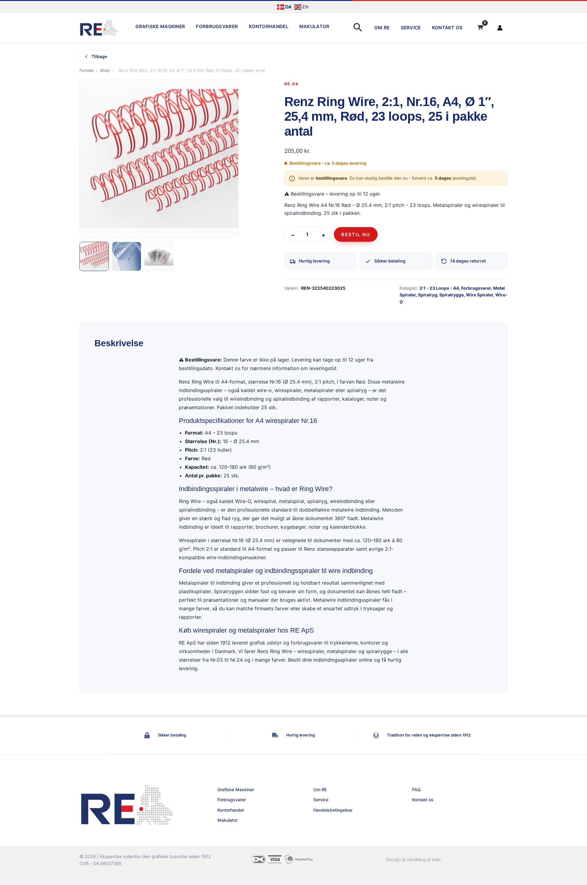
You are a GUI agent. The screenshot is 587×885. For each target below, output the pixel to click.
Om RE (382, 28)
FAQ (416, 789)
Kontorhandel (268, 26)
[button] (358, 28)
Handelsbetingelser (333, 810)
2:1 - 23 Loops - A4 (439, 288)
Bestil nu (355, 234)
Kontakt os (447, 28)
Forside (86, 70)
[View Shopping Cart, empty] (480, 28)
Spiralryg (427, 294)
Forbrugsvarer (217, 26)
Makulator (314, 26)
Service (411, 28)
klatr (436, 859)
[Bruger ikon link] (500, 28)
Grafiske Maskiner (160, 26)
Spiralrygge (451, 294)
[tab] (94, 256)
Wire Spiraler (479, 294)
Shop (105, 70)
